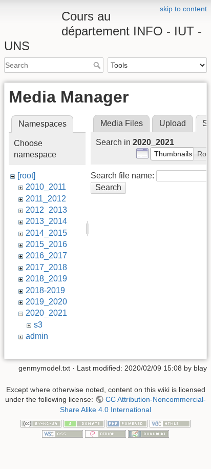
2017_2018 (46, 267)
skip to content (183, 9)
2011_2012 (46, 198)
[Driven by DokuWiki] (148, 433)
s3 (38, 324)
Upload (172, 123)
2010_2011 (46, 186)
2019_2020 (46, 301)
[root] (26, 175)
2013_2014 (46, 221)
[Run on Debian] (105, 433)
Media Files (121, 123)
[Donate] (84, 423)
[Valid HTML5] (170, 423)
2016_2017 (46, 255)
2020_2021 (46, 313)
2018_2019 (46, 278)
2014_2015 (46, 233)
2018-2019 (45, 290)
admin (37, 336)
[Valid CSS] (62, 433)
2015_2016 (46, 244)
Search (98, 65)
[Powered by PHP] (127, 423)
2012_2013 (46, 210)
